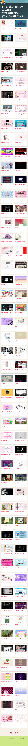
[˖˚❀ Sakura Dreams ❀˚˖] (7, 52)
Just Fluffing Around (20, 582)
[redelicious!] (7, 662)
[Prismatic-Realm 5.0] (7, 577)
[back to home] (2, 2)
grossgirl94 (4, 355)
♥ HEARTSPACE (19, 255)
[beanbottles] (7, 591)
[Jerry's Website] (21, 52)
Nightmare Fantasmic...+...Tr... (7, 724)
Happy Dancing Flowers (7, 681)
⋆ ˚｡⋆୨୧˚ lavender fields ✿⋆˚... (21, 483)
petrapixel (17, 99)
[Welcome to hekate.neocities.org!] (21, 548)
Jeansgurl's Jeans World (7, 426)
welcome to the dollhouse (21, 440)
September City (18, 284)
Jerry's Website (18, 57)
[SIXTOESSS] (7, 562)
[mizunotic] (21, 534)
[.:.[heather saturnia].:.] (21, 392)
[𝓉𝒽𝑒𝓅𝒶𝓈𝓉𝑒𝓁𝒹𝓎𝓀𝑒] (7, 435)
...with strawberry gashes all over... (14, 13)
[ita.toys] (7, 293)
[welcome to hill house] (21, 194)
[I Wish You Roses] (21, 421)
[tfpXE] (3, 213)
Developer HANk (19, 312)
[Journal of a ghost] (21, 449)
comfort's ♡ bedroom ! (20, 724)
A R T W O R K (5, 199)
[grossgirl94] (7, 350)
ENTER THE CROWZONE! (7, 539)
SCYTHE (3, 497)
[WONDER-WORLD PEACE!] (21, 591)
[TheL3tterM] (7, 704)
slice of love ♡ (18, 43)
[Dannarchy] (21, 151)
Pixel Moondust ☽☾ (20, 681)
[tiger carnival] (21, 406)
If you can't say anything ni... (7, 468)
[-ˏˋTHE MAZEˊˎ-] (7, 633)
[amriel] (7, 94)
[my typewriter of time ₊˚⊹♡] (7, 23)
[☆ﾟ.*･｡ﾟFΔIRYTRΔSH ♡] (7, 406)
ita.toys (3, 298)
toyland (16, 624)
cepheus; (17, 227)
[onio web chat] (7, 38)
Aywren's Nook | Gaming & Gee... (7, 85)
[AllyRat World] (21, 80)
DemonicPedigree (19, 511)
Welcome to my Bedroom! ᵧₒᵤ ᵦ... (21, 213)
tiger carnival (18, 412)
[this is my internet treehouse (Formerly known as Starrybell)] (7, 392)
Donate (11, 741)
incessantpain (4, 128)
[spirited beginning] (7, 335)
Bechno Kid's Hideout (6, 241)
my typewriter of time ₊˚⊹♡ (7, 28)
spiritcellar (17, 653)
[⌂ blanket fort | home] (21, 335)
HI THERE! (4, 483)
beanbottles (4, 596)
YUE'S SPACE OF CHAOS (21, 185)
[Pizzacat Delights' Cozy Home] (21, 108)
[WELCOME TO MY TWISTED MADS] (7, 520)
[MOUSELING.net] (7, 222)
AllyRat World (18, 85)
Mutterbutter (18, 667)
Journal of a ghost (19, 454)
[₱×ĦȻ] (21, 378)
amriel (2, 99)
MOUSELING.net (5, 227)
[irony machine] (7, 321)
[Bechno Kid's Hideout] (7, 236)
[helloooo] (7, 279)
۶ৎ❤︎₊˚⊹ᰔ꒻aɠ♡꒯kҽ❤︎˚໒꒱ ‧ (7, 369)
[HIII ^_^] (21, 704)
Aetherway (17, 468)
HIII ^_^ (17, 709)
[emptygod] (21, 165)
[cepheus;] (21, 222)
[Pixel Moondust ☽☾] (21, 676)
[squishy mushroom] (7, 690)
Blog (19, 741)
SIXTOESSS (4, 568)
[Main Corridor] (21, 265)
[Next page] (17, 733)
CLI (15, 741)
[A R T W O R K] (7, 194)
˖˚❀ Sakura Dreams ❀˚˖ (7, 57)
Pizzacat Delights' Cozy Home (21, 114)
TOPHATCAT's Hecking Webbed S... (7, 114)
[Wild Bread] (7, 619)
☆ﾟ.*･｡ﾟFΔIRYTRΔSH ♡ (6, 412)
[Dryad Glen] (21, 562)
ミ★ (16, 326)
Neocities (5, 738)
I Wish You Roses (19, 426)
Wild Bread (4, 624)
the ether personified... (20, 241)
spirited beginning (5, 341)
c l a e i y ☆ (4, 270)
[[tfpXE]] (7, 208)
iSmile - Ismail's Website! (21, 128)
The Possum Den (19, 610)
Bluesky (22, 738)
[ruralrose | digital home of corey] (7, 137)
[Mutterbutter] (21, 662)
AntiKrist (3, 383)
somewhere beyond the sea (7, 553)
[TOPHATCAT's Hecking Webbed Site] (7, 108)
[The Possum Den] (21, 605)
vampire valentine (19, 142)
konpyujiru (17, 695)
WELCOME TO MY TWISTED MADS (7, 525)
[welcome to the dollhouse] (21, 435)
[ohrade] (21, 520)
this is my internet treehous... (7, 397)
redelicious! (4, 667)
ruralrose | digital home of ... (7, 142)
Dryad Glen (17, 568)
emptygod (17, 170)
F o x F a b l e (18, 639)
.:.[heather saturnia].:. (20, 397)
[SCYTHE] (7, 491)
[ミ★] (21, 321)
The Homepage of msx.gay (7, 185)
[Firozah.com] (21, 293)
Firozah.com (18, 298)
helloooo (3, 284)
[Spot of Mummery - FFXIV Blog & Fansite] (21, 364)
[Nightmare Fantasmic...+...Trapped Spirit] (7, 718)
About (5, 741)
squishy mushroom (6, 695)
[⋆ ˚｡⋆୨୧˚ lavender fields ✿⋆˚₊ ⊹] (21, 477)
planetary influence (6, 454)
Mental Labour (4, 71)
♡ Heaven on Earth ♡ (6, 255)
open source (11, 738)
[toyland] (21, 619)
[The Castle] (21, 491)
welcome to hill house (20, 199)
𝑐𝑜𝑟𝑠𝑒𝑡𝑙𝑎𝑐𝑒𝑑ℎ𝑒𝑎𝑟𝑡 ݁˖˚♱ (6, 653)
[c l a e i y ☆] (7, 265)
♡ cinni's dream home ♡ (21, 71)
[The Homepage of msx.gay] (7, 179)
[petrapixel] (21, 94)
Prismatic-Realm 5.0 (6, 582)
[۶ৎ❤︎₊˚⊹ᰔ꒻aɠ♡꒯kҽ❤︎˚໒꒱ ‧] (7, 364)
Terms (13, 743)
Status (8, 743)
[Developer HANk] (21, 307)
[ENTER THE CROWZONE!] (7, 534)
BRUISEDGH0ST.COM (7, 312)
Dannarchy (17, 156)
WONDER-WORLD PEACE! (21, 596)
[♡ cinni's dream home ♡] (21, 66)
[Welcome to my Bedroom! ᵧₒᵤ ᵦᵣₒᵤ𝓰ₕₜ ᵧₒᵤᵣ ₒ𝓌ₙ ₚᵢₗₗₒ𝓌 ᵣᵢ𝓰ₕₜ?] (21, 208)
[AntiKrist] (7, 378)
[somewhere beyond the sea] (7, 548)
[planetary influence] (7, 449)
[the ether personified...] (21, 236)
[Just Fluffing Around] (21, 577)
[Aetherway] (21, 463)
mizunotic (17, 539)
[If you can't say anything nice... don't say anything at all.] (7, 463)
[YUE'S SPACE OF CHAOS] (21, 179)
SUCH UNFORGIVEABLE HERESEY (7, 610)
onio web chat (4, 43)
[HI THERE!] (7, 477)
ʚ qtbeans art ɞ (5, 170)
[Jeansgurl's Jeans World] (7, 421)
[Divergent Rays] (21, 23)
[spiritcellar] (21, 648)
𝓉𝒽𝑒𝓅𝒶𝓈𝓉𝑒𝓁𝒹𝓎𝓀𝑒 (4, 440)
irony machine (4, 326)
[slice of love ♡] (21, 38)
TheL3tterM (4, 709)
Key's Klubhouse (5, 156)
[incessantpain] (7, 123)
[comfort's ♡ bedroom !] (21, 718)
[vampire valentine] (21, 137)
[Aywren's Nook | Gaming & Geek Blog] (7, 80)
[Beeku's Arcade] (7, 506)
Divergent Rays (18, 28)
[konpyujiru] (21, 690)
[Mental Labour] (7, 66)
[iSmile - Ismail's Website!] (21, 123)
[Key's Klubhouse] (7, 151)
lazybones (17, 355)
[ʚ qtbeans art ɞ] (7, 165)
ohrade (16, 525)
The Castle (17, 497)
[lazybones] (21, 350)
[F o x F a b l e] (21, 633)
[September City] (21, 279)
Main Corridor (18, 270)
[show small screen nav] (26, 1)
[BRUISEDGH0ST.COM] (7, 307)
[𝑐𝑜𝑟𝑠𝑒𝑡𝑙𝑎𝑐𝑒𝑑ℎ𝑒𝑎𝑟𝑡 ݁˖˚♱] (7, 648)
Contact (19, 743)
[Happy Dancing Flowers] (7, 676)
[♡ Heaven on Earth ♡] (7, 250)
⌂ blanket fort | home (20, 341)
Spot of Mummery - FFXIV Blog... (21, 369)
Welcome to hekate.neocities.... (21, 553)
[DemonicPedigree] (21, 506)
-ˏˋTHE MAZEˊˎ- (5, 639)
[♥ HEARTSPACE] (21, 250)
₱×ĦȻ (16, 383)
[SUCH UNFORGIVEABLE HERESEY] (7, 605)
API (23, 741)
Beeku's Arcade (5, 511)
